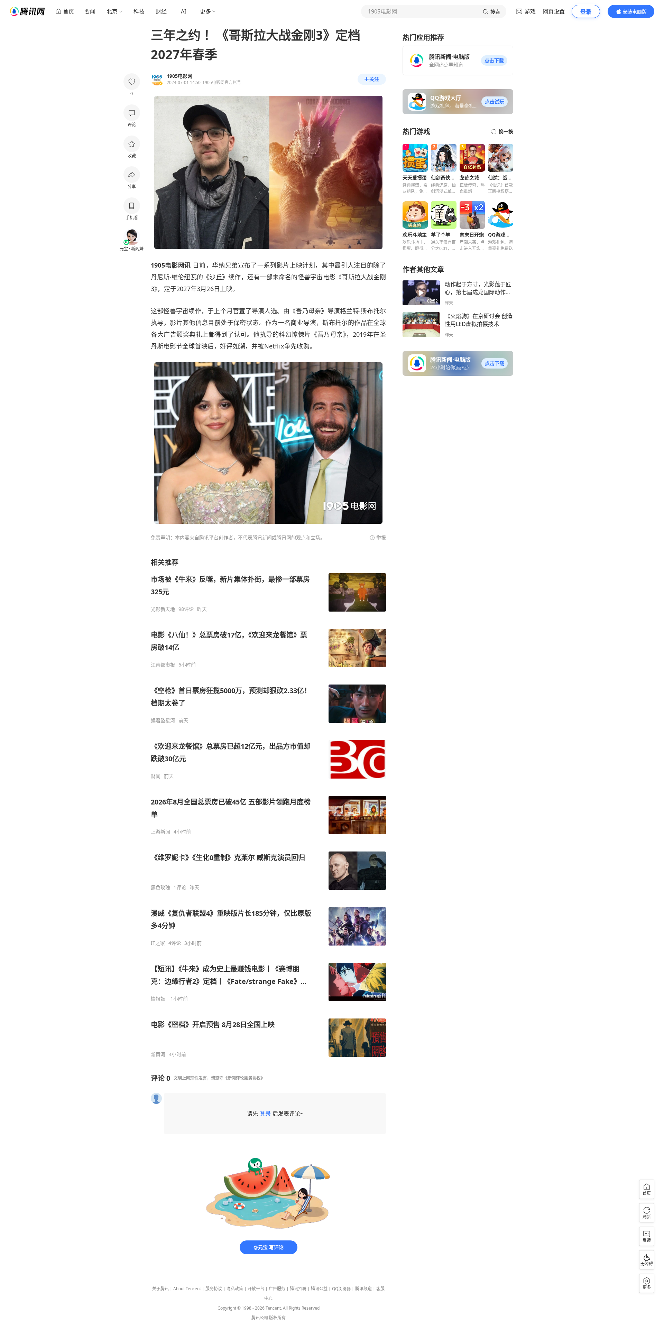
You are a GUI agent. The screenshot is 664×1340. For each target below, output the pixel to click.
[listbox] (268, 807)
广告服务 (277, 1289)
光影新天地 (163, 609)
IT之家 (158, 943)
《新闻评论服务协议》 (244, 1078)
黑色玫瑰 (160, 887)
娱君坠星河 (163, 720)
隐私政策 (235, 1289)
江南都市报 (163, 664)
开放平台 (256, 1289)
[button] (494, 60)
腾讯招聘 (298, 1289)
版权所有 (277, 1318)
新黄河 (158, 1054)
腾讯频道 (363, 1289)
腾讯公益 (319, 1289)
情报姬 (158, 998)
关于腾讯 (160, 1289)
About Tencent (187, 1289)
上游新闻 (160, 831)
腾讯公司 (259, 1318)
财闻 (155, 776)
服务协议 (213, 1289)
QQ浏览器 (341, 1289)
